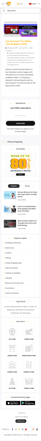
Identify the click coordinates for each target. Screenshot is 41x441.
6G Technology (25, 313)
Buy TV (9, 55)
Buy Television (15, 55)
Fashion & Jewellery (12, 273)
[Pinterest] (19, 429)
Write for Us (20, 421)
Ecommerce (10, 288)
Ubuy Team (25, 48)
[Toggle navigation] (3, 4)
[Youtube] (26, 429)
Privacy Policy (20, 131)
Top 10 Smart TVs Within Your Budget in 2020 (18, 42)
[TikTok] (37, 429)
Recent (27, 186)
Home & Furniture (12, 293)
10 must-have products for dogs (15, 307)
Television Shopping (15, 53)
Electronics (9, 248)
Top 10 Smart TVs (17, 62)
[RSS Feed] (33, 429)
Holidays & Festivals (13, 243)
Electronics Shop (16, 60)
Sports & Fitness (11, 268)
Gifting (8, 258)
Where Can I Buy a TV (21, 58)
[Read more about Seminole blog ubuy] (8, 3)
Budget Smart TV (14, 65)
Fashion (8, 253)
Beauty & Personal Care (14, 283)
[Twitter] (16, 429)
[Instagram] (23, 429)
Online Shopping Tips (13, 263)
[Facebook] (12, 429)
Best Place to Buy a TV (28, 53)
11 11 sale (30, 307)
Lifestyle (8, 278)
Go (4, 10)
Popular (14, 186)
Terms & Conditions (21, 417)
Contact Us (21, 413)
